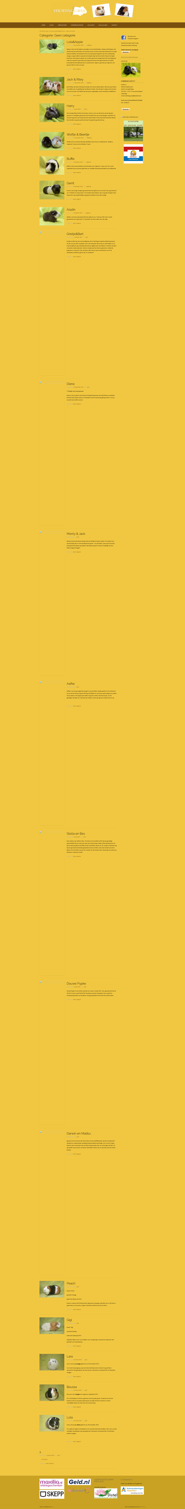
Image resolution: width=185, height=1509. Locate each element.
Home (43, 25)
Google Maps (130, 89)
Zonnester (44, 1459)
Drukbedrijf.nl (127, 1479)
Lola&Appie (75, 42)
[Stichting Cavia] (92, 11)
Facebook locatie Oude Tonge (129, 43)
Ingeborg (89, 45)
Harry (70, 106)
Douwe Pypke (76, 983)
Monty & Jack (76, 533)
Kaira (52, 1506)
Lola (70, 1417)
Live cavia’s (90, 25)
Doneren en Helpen (77, 25)
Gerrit (70, 183)
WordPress (142, 1506)
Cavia (85, 109)
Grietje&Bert (75, 234)
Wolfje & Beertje (78, 134)
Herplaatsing (62, 25)
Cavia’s (51, 25)
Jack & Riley (75, 79)
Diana (70, 384)
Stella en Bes (76, 833)
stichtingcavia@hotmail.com (133, 96)
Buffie (70, 158)
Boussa (72, 1387)
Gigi (69, 1320)
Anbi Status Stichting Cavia (130, 117)
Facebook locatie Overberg (129, 45)
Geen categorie (77, 69)
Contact (114, 25)
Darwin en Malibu (79, 1133)
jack (87, 237)
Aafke (71, 683)
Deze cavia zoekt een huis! (129, 57)
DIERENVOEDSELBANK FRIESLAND (104, 1480)
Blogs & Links (103, 25)
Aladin (71, 209)
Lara (70, 1356)
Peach (71, 1283)
